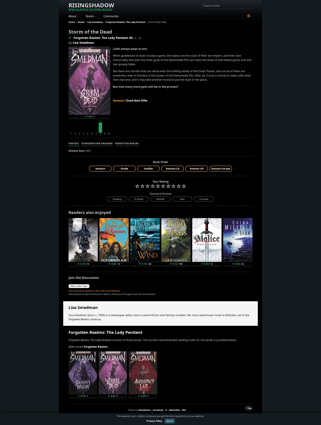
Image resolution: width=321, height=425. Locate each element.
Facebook (158, 409)
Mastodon (174, 409)
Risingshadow (91, 6)
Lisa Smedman (83, 43)
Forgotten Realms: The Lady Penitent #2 (103, 38)
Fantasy (74, 143)
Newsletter (145, 409)
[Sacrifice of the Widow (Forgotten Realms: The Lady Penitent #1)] (70, 38)
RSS (184, 409)
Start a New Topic (79, 286)
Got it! (170, 421)
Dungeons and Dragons (97, 143)
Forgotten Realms (127, 143)
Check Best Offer (137, 100)
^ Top (248, 408)
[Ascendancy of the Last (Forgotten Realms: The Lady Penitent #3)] (140, 38)
